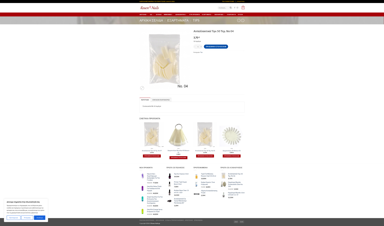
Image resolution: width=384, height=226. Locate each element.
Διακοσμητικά (180, 14)
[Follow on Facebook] (235, 8)
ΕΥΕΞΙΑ (240, 14)
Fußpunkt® (231, 14)
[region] (26, 210)
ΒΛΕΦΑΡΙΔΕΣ (219, 14)
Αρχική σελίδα (151, 20)
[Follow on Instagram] (237, 8)
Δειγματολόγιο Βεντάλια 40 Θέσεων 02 (178, 151)
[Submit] (230, 8)
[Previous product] (242, 20)
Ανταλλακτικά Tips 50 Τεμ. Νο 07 (152, 150)
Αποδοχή (40, 217)
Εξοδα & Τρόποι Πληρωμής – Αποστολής (179, 220)
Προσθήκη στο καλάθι (216, 46)
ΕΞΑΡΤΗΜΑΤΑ (206, 14)
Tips (196, 20)
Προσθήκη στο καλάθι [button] (151, 156)
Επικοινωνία (198, 220)
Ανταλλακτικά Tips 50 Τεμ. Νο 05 (205, 150)
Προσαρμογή (13, 217)
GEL (151, 14)
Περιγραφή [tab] (145, 100)
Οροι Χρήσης (160, 220)
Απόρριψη (27, 217)
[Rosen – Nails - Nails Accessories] (150, 8)
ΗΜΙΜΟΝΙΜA (168, 14)
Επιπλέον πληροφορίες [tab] (161, 100)
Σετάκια (159, 14)
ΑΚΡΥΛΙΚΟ (143, 14)
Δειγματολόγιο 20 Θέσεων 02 (232, 150)
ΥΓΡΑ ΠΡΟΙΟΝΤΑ (194, 14)
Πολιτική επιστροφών (147, 220)
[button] (243, 8)
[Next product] (238, 20)
